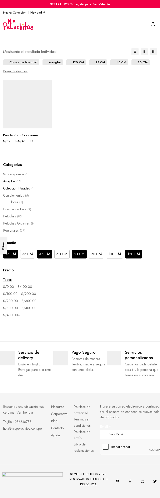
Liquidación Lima (17, 209)
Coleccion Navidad (19, 188)
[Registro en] (153, 24)
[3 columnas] (153, 51)
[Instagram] (142, 481)
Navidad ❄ (38, 12)
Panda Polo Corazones (20, 135)
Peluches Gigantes (19, 223)
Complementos (16, 195)
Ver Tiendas (25, 412)
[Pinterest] (117, 481)
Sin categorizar (16, 174)
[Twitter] (155, 481)
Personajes (14, 230)
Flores (16, 202)
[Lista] (135, 51)
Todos (7, 279)
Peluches (12, 216)
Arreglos (12, 181)
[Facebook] (130, 481)
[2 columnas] (144, 51)
